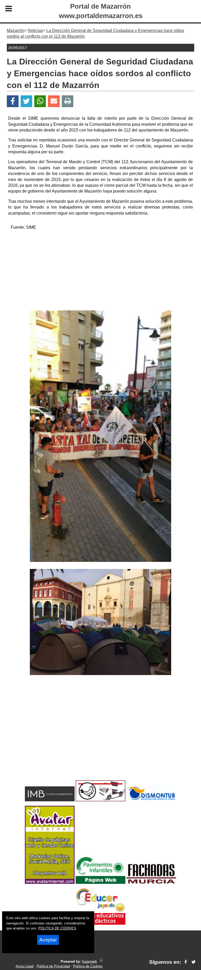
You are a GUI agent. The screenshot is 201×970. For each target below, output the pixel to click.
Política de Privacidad (53, 966)
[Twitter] (26, 101)
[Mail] (53, 101)
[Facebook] (13, 101)
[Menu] (8, 9)
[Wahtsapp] (40, 101)
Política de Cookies (88, 966)
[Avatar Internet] (50, 882)
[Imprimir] (68, 101)
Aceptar (48, 939)
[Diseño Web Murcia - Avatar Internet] (101, 961)
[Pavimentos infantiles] (100, 882)
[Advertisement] (100, 271)
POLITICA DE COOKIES (57, 928)
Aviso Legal (25, 966)
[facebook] (185, 962)
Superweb (89, 961)
